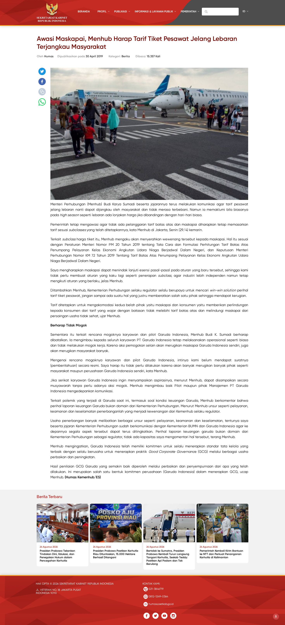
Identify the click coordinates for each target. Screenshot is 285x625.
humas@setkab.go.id (161, 603)
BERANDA (84, 11)
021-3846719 (155, 588)
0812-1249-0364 (158, 596)
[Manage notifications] (276, 616)
